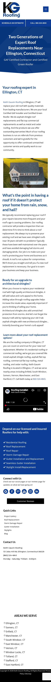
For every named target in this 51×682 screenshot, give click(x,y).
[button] (25, 501)
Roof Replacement (15, 446)
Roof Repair (12, 450)
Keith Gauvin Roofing (13, 102)
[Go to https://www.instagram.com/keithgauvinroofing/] (30, 491)
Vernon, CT (11, 648)
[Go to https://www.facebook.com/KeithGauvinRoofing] (11, 491)
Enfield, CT (11, 631)
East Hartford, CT (14, 664)
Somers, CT (12, 627)
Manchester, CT (14, 635)
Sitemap (28, 674)
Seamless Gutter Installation (21, 463)
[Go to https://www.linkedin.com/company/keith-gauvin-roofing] (36, 492)
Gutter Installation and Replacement (25, 458)
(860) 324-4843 (10, 555)
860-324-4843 (39, 379)
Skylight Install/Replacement (21, 467)
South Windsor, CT (15, 639)
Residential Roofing (16, 442)
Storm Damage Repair (17, 454)
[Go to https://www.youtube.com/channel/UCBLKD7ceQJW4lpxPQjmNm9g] (24, 491)
